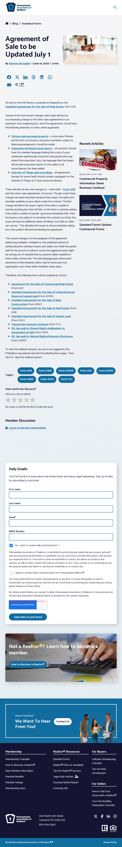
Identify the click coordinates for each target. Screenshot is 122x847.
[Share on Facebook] (9, 77)
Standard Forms (31, 23)
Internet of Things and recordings (31, 172)
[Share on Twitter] (17, 77)
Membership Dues (15, 788)
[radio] (8, 400)
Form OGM (45, 371)
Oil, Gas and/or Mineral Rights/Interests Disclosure (42, 336)
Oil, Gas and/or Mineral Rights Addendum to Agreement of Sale (38, 330)
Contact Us (62, 721)
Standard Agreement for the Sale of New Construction (36, 302)
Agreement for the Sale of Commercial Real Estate (42, 284)
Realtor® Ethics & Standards (68, 765)
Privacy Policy (110, 842)
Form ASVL (47, 379)
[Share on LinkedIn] (25, 77)
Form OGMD (65, 371)
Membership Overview (17, 759)
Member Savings (14, 782)
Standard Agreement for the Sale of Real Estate (34, 107)
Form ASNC (27, 379)
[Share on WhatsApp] (50, 77)
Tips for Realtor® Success (67, 771)
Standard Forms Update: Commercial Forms (95, 227)
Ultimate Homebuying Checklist (104, 761)
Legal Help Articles (63, 776)
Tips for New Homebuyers (99, 771)
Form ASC (86, 371)
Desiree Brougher (19, 63)
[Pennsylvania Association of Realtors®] (18, 8)
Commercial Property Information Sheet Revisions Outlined (93, 183)
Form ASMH (106, 371)
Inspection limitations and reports (31, 148)
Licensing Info (60, 788)
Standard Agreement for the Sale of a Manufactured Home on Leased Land (43, 294)
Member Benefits (14, 776)
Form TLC (67, 379)
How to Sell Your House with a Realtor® (104, 793)
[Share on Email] (9, 85)
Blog (15, 23)
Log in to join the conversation (27, 428)
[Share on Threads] (33, 77)
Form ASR (69, 189)
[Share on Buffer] (42, 77)
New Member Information (19, 771)
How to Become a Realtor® (27, 664)
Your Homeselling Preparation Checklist (103, 803)
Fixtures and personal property (30, 136)
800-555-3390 (47, 824)
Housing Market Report (65, 782)
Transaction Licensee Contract (29, 324)
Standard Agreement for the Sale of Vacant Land (41, 316)
